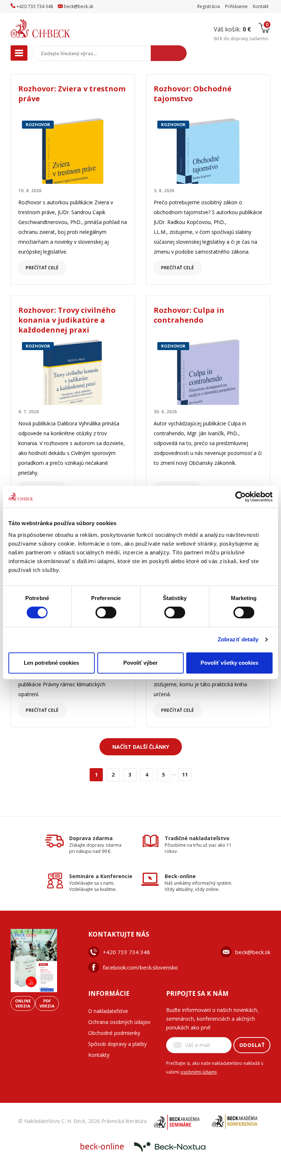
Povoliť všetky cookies (229, 663)
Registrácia (208, 6)
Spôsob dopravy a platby (117, 1043)
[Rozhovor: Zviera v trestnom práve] (72, 150)
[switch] (105, 612)
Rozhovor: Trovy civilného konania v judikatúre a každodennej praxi (67, 320)
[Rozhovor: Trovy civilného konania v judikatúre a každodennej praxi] (72, 371)
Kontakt (261, 6)
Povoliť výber (140, 663)
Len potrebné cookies (51, 663)
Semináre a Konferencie (100, 876)
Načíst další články (140, 746)
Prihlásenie (236, 6)
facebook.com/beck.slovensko (140, 967)
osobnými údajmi (198, 1072)
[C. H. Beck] (56, 28)
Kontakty (98, 1054)
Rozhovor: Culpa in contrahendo (189, 315)
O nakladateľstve (108, 1010)
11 (185, 774)
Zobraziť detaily (238, 639)
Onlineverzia (23, 1003)
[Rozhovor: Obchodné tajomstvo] (208, 150)
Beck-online (180, 876)
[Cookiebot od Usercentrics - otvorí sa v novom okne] (241, 496)
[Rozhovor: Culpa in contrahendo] (208, 371)
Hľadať (169, 53)
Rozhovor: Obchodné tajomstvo (193, 93)
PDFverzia (47, 1003)
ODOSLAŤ (252, 1044)
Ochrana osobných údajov (119, 1021)
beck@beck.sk (252, 952)
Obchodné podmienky (114, 1032)
